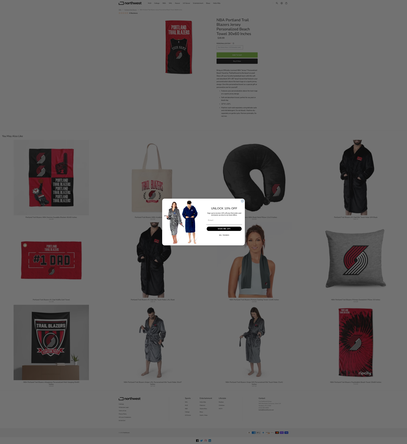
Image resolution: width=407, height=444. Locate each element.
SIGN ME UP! (224, 229)
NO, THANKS (224, 235)
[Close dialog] (242, 201)
